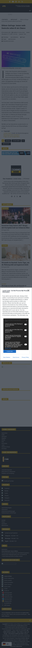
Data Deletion (6, 357)
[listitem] (16, 320)
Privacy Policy (25, 357)
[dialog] (16, 324)
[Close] (28, 290)
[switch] (25, 324)
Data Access (16, 357)
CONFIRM (10, 351)
